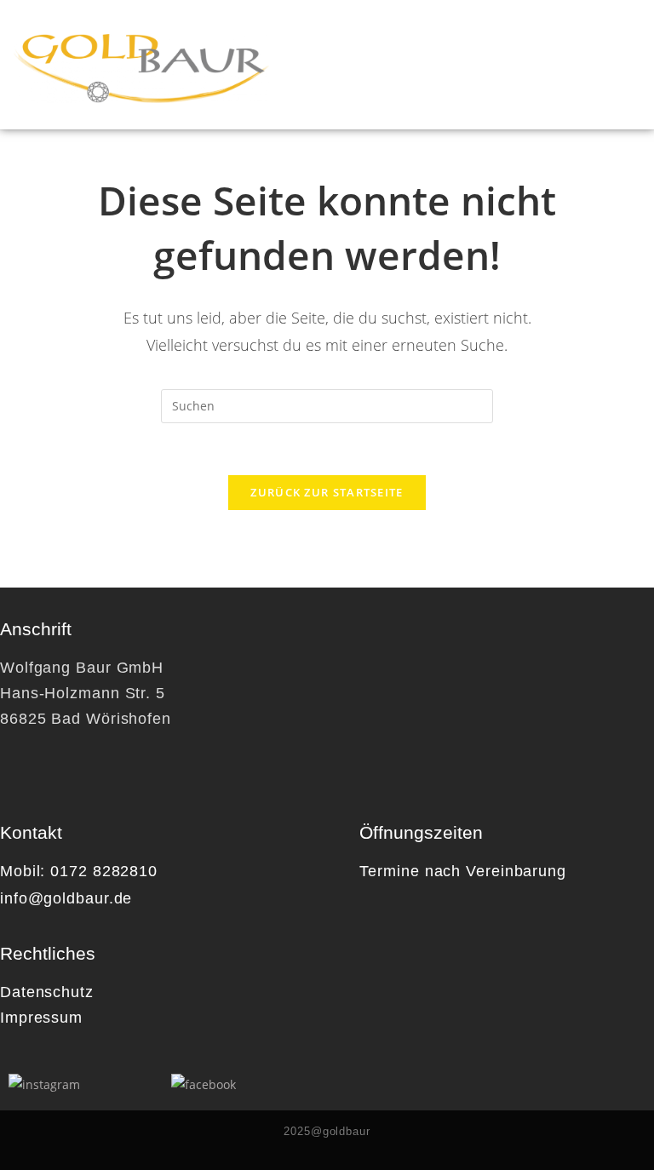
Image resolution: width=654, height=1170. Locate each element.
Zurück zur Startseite (326, 492)
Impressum (41, 1017)
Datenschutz (47, 992)
